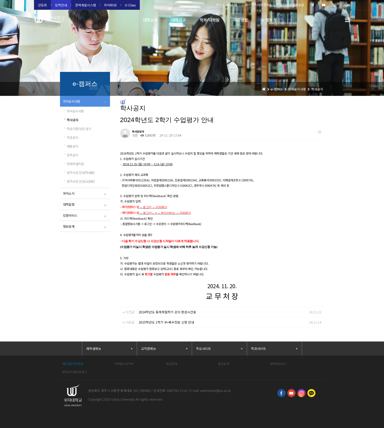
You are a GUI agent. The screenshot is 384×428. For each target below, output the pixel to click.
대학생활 (240, 20)
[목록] (319, 131)
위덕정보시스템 (226, 4)
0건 (135, 135)
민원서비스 (84, 215)
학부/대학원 (209, 20)
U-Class (130, 5)
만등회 (42, 5)
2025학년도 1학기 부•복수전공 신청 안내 (166, 322)
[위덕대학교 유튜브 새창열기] (291, 393)
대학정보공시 (278, 363)
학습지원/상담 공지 (77, 128)
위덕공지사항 (84, 101)
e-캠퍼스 (269, 20)
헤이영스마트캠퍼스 (258, 4)
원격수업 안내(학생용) (79, 172)
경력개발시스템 (85, 5)
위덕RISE (110, 5)
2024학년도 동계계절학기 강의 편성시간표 (167, 312)
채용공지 (70, 146)
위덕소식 (84, 193)
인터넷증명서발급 (292, 4)
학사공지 (70, 119)
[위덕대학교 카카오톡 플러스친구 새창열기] (311, 393)
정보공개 (84, 226)
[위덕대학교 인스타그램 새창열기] (301, 393)
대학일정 (84, 204)
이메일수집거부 (124, 363)
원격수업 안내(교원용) (79, 181)
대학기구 (178, 20)
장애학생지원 (73, 163)
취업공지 (70, 137)
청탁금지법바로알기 (74, 372)
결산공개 (223, 363)
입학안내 (61, 5)
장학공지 (70, 155)
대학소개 (150, 20)
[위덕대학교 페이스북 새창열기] (281, 393)
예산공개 (171, 363)
